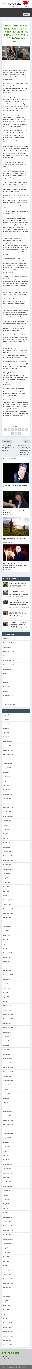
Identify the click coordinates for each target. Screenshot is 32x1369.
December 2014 (8, 1331)
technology (6, 695)
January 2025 (7, 798)
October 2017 (7, 1182)
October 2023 (7, 864)
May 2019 (6, 1098)
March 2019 (6, 1107)
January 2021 (7, 1010)
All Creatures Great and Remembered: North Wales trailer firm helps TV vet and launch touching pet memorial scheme (19, 603)
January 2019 (7, 1115)
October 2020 (7, 1023)
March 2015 (6, 1318)
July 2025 (6, 772)
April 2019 (6, 1102)
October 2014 (7, 1340)
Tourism (5, 700)
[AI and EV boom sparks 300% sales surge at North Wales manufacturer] (5, 624)
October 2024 (7, 812)
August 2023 (7, 873)
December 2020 (8, 1014)
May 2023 (6, 886)
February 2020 (7, 1058)
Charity (5, 647)
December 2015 (8, 1278)
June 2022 (6, 935)
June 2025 (6, 776)
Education (6, 656)
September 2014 (8, 1345)
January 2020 (7, 1063)
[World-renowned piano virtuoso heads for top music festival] (16, 473)
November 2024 (8, 807)
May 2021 (6, 992)
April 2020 (6, 1049)
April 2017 (6, 1208)
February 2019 (7, 1111)
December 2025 (8, 750)
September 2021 (8, 975)
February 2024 (7, 847)
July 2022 (6, 930)
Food (5, 673)
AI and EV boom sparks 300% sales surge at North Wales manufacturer (17, 624)
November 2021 (8, 966)
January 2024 (7, 851)
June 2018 (6, 1146)
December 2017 (8, 1173)
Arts (17, 586)
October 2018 (7, 1129)
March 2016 (6, 1265)
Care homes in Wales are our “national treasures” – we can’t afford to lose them (18, 613)
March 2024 (6, 842)
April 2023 (6, 891)
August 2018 (7, 1138)
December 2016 (8, 1226)
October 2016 (7, 1234)
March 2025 (6, 790)
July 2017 (6, 1195)
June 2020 (6, 1041)
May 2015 (6, 1309)
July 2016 (6, 1248)
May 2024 (6, 834)
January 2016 (7, 1274)
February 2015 (7, 1323)
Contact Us (5, 1358)
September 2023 (8, 869)
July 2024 (6, 825)
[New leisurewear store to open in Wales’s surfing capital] (16, 526)
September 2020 (8, 1027)
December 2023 (8, 856)
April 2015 (6, 1314)
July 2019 (6, 1089)
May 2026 (6, 728)
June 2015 (6, 1305)
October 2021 (7, 970)
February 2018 (7, 1164)
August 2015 (7, 1296)
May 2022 (6, 939)
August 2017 (7, 1190)
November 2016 (8, 1230)
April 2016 (6, 1261)
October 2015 (7, 1287)
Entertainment (7, 660)
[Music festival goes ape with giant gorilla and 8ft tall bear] (5, 584)
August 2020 (7, 1032)
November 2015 (8, 1283)
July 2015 (6, 1300)
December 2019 (8, 1067)
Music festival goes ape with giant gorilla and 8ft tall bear (17, 584)
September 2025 (8, 763)
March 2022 (6, 948)
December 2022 (8, 908)
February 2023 (7, 900)
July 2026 (6, 719)
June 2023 (6, 882)
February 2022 (7, 952)
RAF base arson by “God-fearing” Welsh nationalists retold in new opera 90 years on (18, 593)
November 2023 (8, 860)
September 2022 (8, 922)
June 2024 (6, 829)
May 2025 (6, 781)
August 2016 (7, 1243)
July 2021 (6, 983)
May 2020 (6, 1045)
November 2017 (8, 1177)
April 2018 (6, 1155)
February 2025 (7, 794)
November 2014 (8, 1336)
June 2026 (6, 723)
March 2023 (6, 895)
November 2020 (8, 1019)
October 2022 (7, 917)
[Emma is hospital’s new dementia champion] (16, 499)
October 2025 (7, 759)
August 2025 (7, 767)
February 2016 (7, 1270)
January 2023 (7, 904)
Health (10, 618)
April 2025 (6, 785)
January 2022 (7, 957)
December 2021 (8, 961)
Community (6, 651)
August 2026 (7, 715)
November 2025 (8, 754)
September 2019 (8, 1080)
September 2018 (8, 1133)
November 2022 (8, 913)
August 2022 (7, 926)
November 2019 (8, 1071)
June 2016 (6, 1252)
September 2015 (8, 1292)
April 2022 (6, 944)
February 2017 (7, 1217)
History (5, 682)
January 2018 (7, 1168)
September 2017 (8, 1186)
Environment (7, 664)
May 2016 (6, 1256)
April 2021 (6, 997)
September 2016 (8, 1239)
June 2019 (6, 1093)
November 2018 (8, 1124)
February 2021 (7, 1005)
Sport (5, 691)
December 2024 (8, 803)
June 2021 (6, 988)
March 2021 (6, 1001)
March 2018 (6, 1160)
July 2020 (6, 1036)
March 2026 (6, 737)
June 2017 (6, 1199)
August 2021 (7, 979)
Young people (7, 704)
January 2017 (7, 1221)
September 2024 (8, 816)
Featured (20, 596)
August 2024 (7, 820)
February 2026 (7, 741)
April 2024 (6, 838)
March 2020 (6, 1054)
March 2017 (6, 1212)
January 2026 (7, 745)
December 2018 (8, 1120)
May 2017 (6, 1204)
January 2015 (7, 1327)
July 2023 (6, 878)
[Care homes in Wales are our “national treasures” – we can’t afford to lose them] (5, 613)
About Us (4, 1356)
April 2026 (6, 732)
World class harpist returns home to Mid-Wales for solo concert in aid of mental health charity (15, 565)
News (19, 586)
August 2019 (7, 1085)
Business (18, 607)
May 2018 (6, 1151)
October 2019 (7, 1076)
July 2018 (6, 1142)
